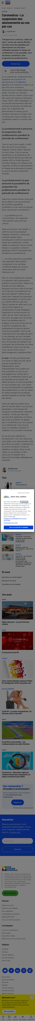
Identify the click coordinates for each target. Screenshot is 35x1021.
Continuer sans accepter (23, 492)
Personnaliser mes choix (11, 523)
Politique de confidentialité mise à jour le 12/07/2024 (15, 519)
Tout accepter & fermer (18, 527)
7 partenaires (24, 502)
